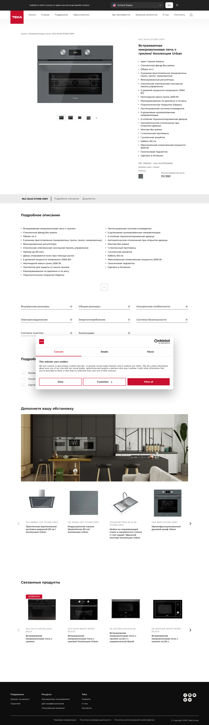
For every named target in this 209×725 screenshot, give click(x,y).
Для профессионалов (53, 703)
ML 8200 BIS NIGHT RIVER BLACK (166, 630)
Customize (102, 381)
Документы (88, 198)
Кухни (32, 15)
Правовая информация (65, 720)
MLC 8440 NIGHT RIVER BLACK (81, 630)
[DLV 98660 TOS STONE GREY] (42, 503)
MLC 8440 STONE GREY (35, 198)
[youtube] (194, 695)
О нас (166, 14)
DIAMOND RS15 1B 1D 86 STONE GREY (123, 523)
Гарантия (15, 703)
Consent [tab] (58, 351)
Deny (60, 381)
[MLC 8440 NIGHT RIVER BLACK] (83, 610)
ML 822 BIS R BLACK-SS (123, 628)
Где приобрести (121, 14)
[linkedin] (185, 700)
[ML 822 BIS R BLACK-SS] (125, 610)
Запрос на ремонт (19, 699)
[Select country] (197, 14)
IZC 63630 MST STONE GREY (83, 522)
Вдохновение (81, 15)
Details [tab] (104, 351)
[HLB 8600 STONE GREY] (167, 503)
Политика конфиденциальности (95, 720)
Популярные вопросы (53, 708)
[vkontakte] (190, 700)
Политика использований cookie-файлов (134, 720)
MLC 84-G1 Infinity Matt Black (39, 630)
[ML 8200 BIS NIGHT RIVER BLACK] (167, 610)
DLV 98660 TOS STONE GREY (42, 522)
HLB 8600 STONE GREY (164, 522)
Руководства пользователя (56, 699)
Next (96, 118)
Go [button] (169, 5)
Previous (18, 523)
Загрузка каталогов (146, 14)
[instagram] (190, 695)
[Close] (177, 5)
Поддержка (61, 15)
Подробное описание (66, 198)
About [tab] (150, 351)
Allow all (148, 381)
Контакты (179, 14)
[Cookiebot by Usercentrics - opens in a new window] (156, 341)
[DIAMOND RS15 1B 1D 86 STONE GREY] (125, 503)
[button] (137, 5)
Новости (86, 699)
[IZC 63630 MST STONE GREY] (83, 503)
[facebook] (185, 695)
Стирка (45, 15)
